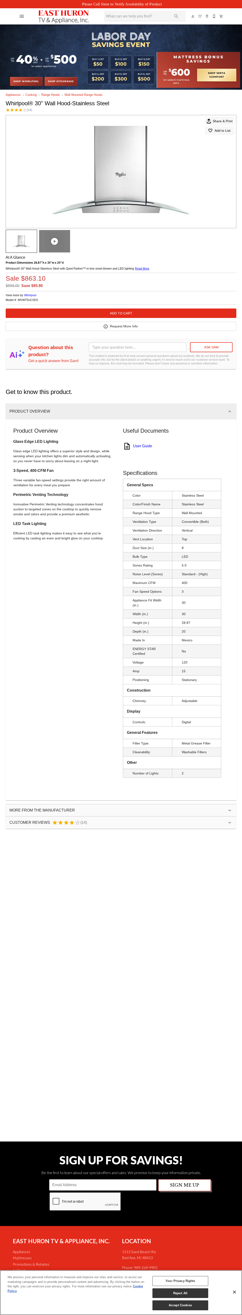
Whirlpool (30, 295)
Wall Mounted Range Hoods (84, 95)
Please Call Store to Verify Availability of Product (122, 4)
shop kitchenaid (61, 81)
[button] (22, 16)
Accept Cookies (180, 1305)
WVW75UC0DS (28, 300)
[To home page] (63, 16)
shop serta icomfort (216, 75)
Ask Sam (211, 347)
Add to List (222, 130)
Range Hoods (50, 95)
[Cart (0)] (221, 16)
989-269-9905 (146, 1267)
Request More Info (124, 326)
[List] (200, 16)
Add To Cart (121, 313)
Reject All (180, 1293)
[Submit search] (176, 16)
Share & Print (223, 121)
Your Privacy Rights (180, 1281)
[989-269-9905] (214, 16)
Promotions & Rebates (31, 1264)
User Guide (142, 446)
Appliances (13, 95)
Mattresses (22, 1258)
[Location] (207, 16)
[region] (121, 1292)
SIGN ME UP (184, 1185)
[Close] (234, 1292)
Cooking (31, 95)
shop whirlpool (26, 81)
